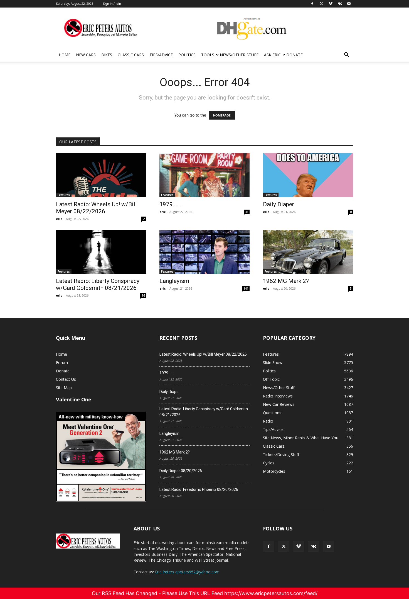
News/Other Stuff (239, 54)
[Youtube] (328, 546)
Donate (294, 54)
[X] (283, 546)
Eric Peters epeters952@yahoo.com (187, 571)
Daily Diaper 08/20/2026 (180, 471)
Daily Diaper (278, 204)
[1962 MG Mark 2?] (308, 252)
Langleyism (174, 281)
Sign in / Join (112, 3)
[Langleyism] (204, 252)
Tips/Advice (161, 54)
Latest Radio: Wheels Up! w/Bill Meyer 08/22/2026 (96, 208)
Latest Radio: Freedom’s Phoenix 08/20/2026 (198, 489)
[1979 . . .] (204, 175)
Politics (187, 54)
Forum (62, 362)
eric (59, 219)
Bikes (106, 54)
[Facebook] (268, 546)
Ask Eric (272, 54)
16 (143, 295)
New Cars (86, 54)
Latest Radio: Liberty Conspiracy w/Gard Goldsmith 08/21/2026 (97, 284)
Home (64, 54)
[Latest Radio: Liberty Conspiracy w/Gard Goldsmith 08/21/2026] (101, 252)
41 (246, 212)
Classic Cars (131, 54)
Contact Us (66, 379)
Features (64, 195)
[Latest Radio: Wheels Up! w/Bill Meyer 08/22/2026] (101, 175)
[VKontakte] (313, 546)
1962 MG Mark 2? (286, 281)
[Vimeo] (298, 546)
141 (245, 288)
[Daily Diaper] (308, 175)
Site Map (64, 387)
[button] (346, 55)
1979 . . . (170, 204)
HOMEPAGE (222, 115)
